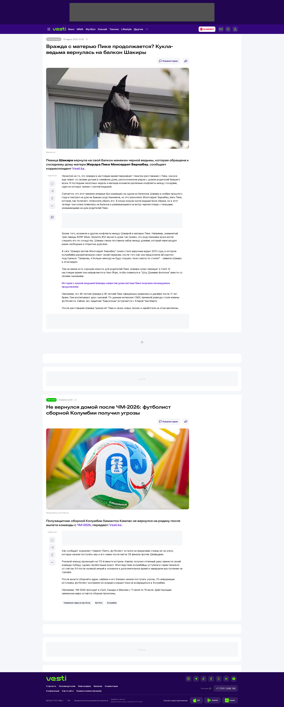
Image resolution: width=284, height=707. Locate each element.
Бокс (71, 29)
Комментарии (170, 61)
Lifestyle (126, 29)
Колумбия (111, 603)
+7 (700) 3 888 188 (225, 688)
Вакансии (98, 686)
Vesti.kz (115, 525)
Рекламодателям (67, 686)
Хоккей (102, 29)
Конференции (52, 691)
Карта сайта (68, 691)
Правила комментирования (88, 691)
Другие (138, 29)
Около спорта (53, 39)
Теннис (114, 29)
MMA (80, 29)
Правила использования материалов (91, 700)
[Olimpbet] (206, 29)
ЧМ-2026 (51, 400)
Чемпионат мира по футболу (77, 603)
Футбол (90, 29)
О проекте (51, 686)
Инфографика (84, 686)
